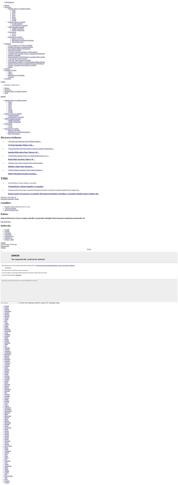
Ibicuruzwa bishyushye (7, 199)
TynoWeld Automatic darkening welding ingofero (22, 52)
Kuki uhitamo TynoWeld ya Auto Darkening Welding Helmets (26, 62)
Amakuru (7, 68)
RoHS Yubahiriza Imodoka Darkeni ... (23, 174)
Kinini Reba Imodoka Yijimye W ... (21, 159)
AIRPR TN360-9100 (18, 30)
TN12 (13, 14)
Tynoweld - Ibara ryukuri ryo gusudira (19, 60)
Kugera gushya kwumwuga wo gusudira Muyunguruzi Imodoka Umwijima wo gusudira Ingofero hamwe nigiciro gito (53, 194)
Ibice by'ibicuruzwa (17, 42)
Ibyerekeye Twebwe (10, 70)
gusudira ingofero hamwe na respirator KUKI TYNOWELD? (26, 63)
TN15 (13, 15)
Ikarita (17, 199)
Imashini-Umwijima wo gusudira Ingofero (20, 47)
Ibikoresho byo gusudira (15, 37)
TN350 (14, 19)
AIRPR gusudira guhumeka (16, 27)
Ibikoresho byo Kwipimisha (16, 75)
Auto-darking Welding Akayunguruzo (19, 48)
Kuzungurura (12, 32)
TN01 (13, 10)
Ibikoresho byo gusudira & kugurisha (23, 40)
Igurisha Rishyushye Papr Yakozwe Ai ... (23, 152)
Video (10, 72)
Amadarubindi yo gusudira (20, 25)
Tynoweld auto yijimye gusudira (17, 58)
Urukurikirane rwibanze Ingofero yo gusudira (25, 187)
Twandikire (7, 78)
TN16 (13, 17)
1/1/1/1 (14, 34)
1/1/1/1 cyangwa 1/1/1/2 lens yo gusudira (20, 45)
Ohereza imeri (5, 246)
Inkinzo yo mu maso (18, 38)
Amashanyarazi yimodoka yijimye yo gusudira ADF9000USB (26, 53)
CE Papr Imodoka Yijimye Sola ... (21, 145)
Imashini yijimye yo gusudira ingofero (19, 9)
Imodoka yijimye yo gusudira (16, 22)
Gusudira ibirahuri (17, 24)
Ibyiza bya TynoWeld (14, 50)
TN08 (13, 12)
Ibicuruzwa (7, 7)
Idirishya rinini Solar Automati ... (21, 167)
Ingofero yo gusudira (14, 55)
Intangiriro (7, 43)
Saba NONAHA (6, 222)
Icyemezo (11, 77)
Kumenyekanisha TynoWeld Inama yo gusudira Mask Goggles (26, 57)
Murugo (6, 5)
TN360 (14, 20)
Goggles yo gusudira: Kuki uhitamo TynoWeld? (22, 65)
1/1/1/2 (14, 35)
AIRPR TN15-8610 (18, 29)
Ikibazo (10, 67)
